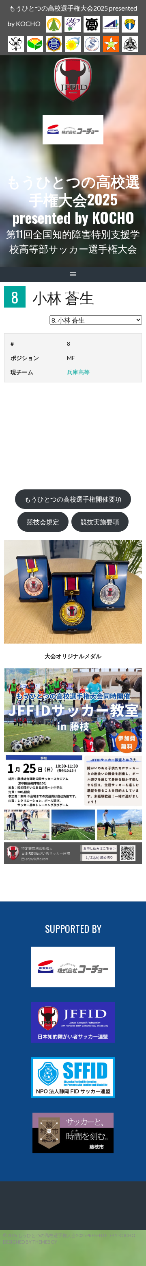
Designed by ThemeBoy (30, 1241)
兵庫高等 (78, 372)
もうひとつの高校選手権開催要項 (73, 499)
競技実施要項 (99, 522)
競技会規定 (43, 522)
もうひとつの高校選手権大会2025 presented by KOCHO (73, 199)
